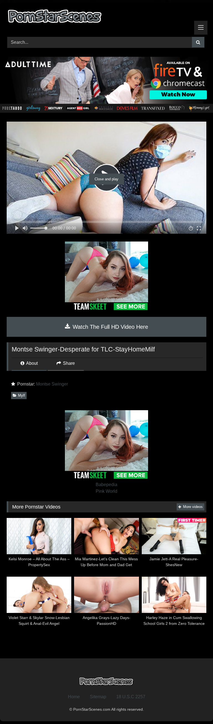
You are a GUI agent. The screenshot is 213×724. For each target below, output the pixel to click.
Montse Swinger (52, 384)
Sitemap (98, 696)
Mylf (21, 395)
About (31, 363)
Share (68, 363)
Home (74, 696)
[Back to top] (196, 707)
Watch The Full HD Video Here (109, 327)
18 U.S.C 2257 (130, 696)
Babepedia (106, 484)
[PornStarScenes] (106, 18)
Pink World (106, 491)
